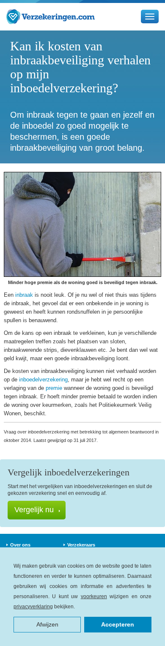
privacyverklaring (33, 607)
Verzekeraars (81, 544)
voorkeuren (94, 596)
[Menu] (150, 16)
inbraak (24, 295)
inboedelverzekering (43, 379)
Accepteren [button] (117, 624)
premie (54, 388)
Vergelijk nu (34, 509)
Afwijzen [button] (47, 624)
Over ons (20, 544)
